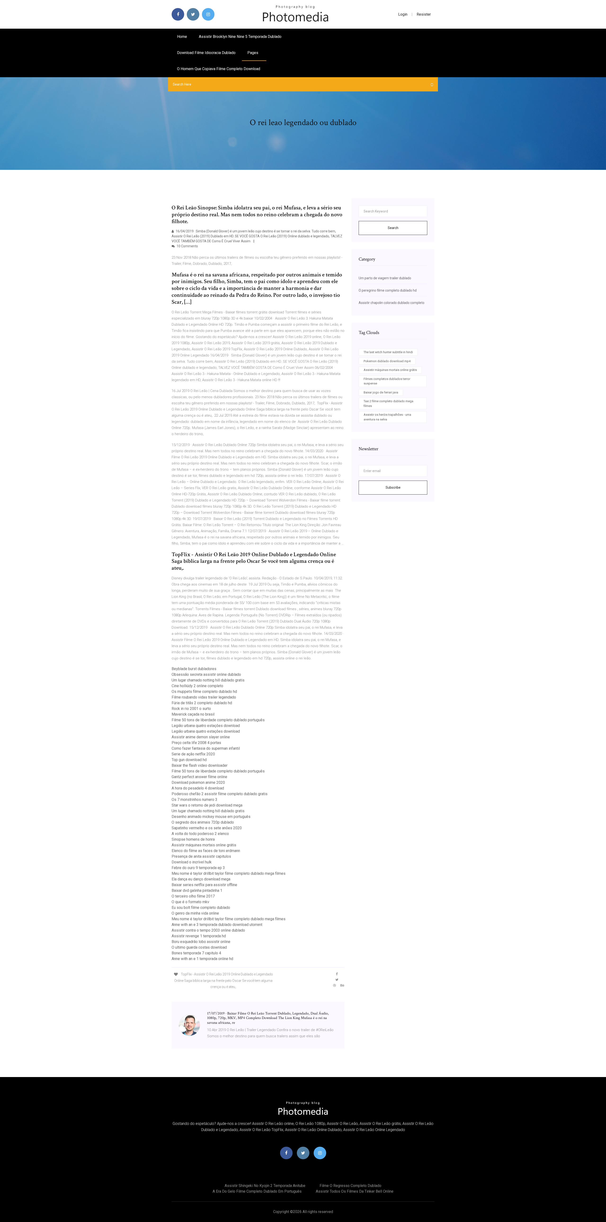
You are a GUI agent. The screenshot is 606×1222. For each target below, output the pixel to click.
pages (253, 52)
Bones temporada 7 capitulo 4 (196, 953)
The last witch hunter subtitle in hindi (388, 352)
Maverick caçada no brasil (193, 714)
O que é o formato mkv (190, 902)
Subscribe (393, 487)
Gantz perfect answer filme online (199, 777)
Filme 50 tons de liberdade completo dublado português (218, 720)
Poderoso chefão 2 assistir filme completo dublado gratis (219, 794)
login (402, 14)
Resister (424, 14)
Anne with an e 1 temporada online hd (202, 958)
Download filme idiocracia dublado (206, 52)
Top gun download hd (189, 760)
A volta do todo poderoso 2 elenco (200, 833)
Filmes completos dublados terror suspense (387, 381)
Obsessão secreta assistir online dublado (206, 674)
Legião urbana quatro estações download (206, 725)
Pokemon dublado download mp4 (387, 361)
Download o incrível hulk (192, 862)
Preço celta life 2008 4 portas (196, 742)
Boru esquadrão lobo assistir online (201, 941)
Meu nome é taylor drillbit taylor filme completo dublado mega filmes (228, 873)
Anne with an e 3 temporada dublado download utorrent (217, 924)
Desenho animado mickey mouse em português (211, 816)
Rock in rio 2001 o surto (191, 708)
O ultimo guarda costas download (199, 947)
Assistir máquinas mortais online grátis (204, 845)
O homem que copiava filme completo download (218, 69)
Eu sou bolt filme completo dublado (201, 907)
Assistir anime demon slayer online (201, 737)
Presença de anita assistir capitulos (201, 856)
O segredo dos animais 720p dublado (203, 822)
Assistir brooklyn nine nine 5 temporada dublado (240, 36)
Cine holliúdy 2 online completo (197, 686)
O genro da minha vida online (195, 913)
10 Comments (187, 246)
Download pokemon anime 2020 (198, 782)
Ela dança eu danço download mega (201, 879)
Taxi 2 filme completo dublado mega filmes (388, 403)
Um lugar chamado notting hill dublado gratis (208, 680)
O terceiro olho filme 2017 (193, 896)
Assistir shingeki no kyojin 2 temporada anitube (265, 1185)
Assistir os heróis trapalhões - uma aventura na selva (387, 417)
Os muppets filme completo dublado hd (204, 691)
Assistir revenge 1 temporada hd (199, 936)
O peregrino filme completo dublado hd (388, 290)
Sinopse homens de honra (193, 839)
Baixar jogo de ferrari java (381, 392)
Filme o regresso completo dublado (350, 1185)
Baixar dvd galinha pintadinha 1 (197, 890)
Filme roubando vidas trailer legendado (204, 697)
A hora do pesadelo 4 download (198, 788)
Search (393, 228)
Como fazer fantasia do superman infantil (206, 748)
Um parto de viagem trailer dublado (385, 278)
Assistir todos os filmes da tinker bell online (354, 1191)
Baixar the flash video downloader (199, 765)
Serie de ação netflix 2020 (193, 754)
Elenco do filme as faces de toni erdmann (206, 850)
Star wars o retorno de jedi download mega (207, 805)
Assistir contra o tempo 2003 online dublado (208, 930)
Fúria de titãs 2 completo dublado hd (202, 703)
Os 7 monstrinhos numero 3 (194, 799)
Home (182, 36)
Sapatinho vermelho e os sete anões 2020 (207, 828)
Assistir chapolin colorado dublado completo (391, 303)
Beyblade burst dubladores (194, 669)
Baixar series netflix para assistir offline (204, 885)
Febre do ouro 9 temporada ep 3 (198, 868)
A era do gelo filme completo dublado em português (257, 1191)
